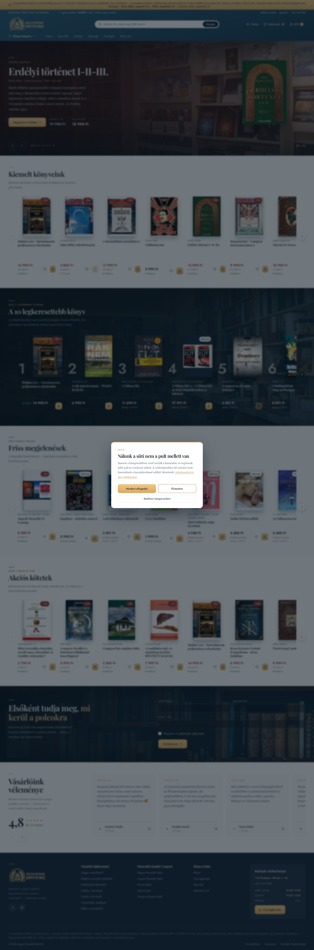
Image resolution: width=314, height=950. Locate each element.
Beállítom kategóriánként (157, 499)
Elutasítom (177, 489)
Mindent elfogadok (137, 489)
